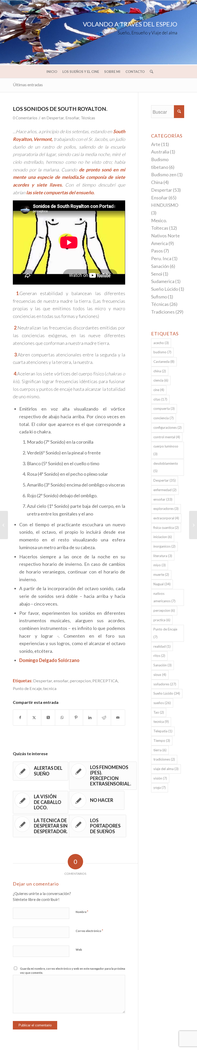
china (159, 371)
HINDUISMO (164, 205)
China (157, 182)
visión (160, 778)
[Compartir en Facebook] (20, 717)
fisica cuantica (166, 528)
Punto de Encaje (27, 688)
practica (161, 620)
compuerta (164, 408)
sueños (162, 703)
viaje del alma (166, 769)
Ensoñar (72, 118)
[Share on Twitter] (48, 717)
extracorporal (166, 518)
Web (79, 949)
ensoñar (61, 680)
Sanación (160, 266)
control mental (166, 437)
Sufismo (159, 296)
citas (160, 399)
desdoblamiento (165, 467)
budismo (162, 352)
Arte (155, 144)
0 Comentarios (25, 118)
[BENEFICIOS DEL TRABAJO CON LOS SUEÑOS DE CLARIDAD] (4, 525)
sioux (159, 675)
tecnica (49, 688)
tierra (159, 750)
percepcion (80, 680)
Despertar (55, 118)
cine (158, 390)
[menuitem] (52, 71)
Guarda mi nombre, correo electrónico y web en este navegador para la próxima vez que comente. (72, 971)
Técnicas (88, 118)
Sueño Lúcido (164, 289)
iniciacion (162, 537)
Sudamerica (162, 281)
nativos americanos (164, 597)
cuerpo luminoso (165, 450)
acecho (161, 343)
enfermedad (164, 490)
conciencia (163, 418)
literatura (162, 556)
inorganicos (164, 546)
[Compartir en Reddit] (104, 717)
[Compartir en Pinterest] (76, 717)
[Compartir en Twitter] (34, 717)
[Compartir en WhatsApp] (62, 717)
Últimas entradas (28, 84)
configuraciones (167, 427)
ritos (159, 656)
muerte (161, 574)
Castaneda (163, 361)
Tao (158, 712)
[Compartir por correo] (118, 717)
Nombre (82, 912)
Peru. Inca (161, 258)
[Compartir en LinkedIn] (90, 717)
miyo (159, 565)
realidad (162, 646)
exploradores (166, 509)
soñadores (164, 684)
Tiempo (161, 740)
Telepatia (162, 731)
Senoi (156, 274)
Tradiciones (163, 312)
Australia (160, 151)
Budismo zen (163, 174)
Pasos (157, 251)
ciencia (160, 380)
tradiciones (164, 759)
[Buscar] (150, 71)
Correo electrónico (89, 931)
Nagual (162, 584)
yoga (159, 787)
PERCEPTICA (105, 680)
